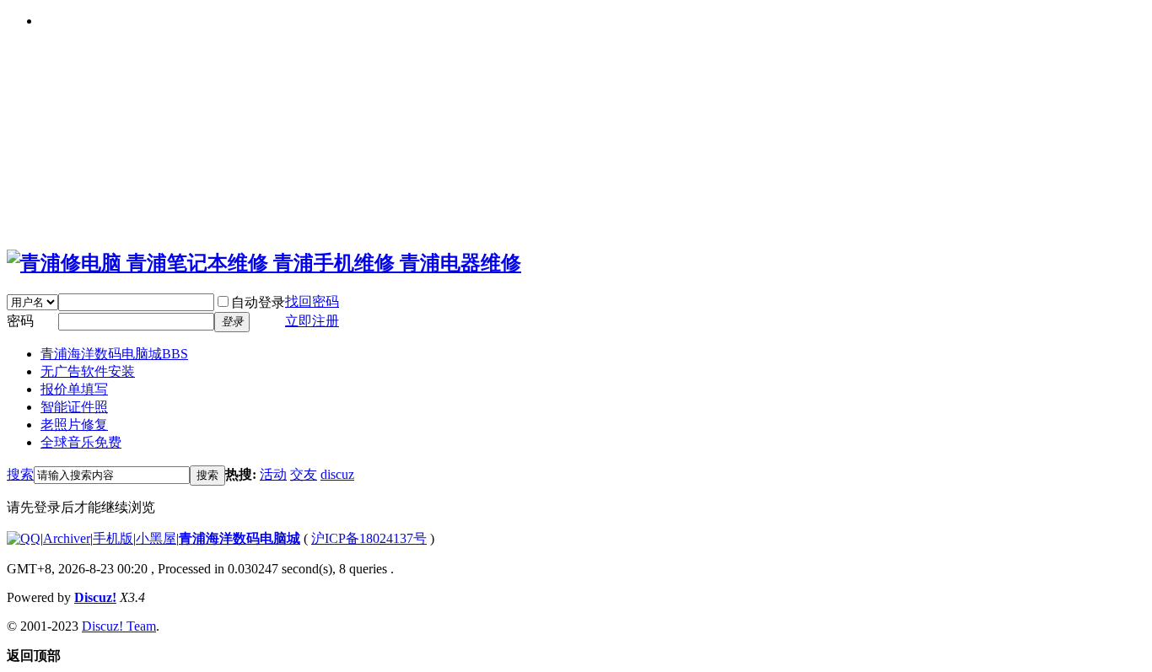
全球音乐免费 (80, 442)
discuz (337, 474)
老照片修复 (74, 424)
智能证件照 (74, 407)
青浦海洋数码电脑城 (114, 354)
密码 (20, 321)
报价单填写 (74, 389)
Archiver (66, 538)
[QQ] (23, 538)
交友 (303, 474)
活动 (273, 474)
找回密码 (312, 301)
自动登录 (258, 302)
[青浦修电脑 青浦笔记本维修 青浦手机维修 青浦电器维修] (264, 263)
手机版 (113, 538)
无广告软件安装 (87, 371)
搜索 (20, 474)
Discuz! (95, 597)
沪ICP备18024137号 (369, 538)
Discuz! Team (119, 626)
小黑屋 (156, 538)
